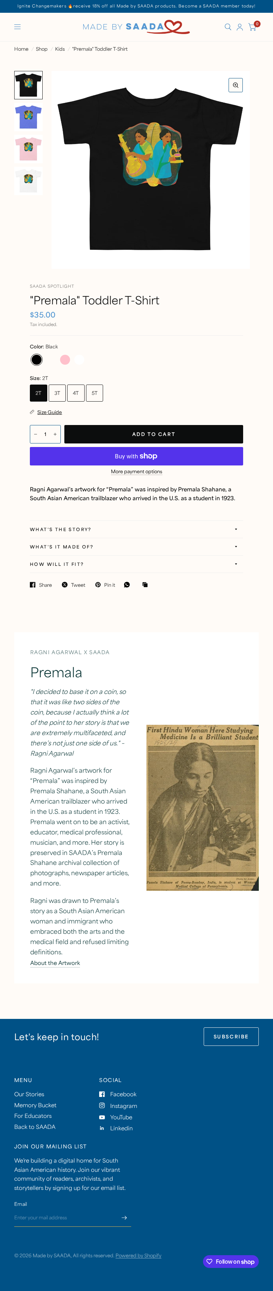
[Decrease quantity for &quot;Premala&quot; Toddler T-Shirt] (35, 434)
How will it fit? (57, 564)
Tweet (78, 584)
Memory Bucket (35, 1105)
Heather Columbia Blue (51, 359)
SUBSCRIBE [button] (231, 1036)
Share (45, 584)
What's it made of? (61, 547)
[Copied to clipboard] (146, 585)
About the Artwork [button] (55, 962)
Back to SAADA (34, 1126)
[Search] (228, 27)
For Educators (33, 1115)
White (79, 359)
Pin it (109, 584)
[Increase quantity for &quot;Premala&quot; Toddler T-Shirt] (55, 434)
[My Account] (240, 27)
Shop (42, 49)
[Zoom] (236, 85)
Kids (60, 49)
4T (76, 393)
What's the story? (61, 529)
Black (36, 359)
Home (21, 49)
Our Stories (29, 1094)
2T (39, 393)
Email (20, 1204)
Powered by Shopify (138, 1255)
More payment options (136, 471)
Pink (65, 359)
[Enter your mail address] (124, 1217)
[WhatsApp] (128, 584)
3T (57, 393)
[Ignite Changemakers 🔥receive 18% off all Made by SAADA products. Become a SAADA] (136, 6)
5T (95, 393)
